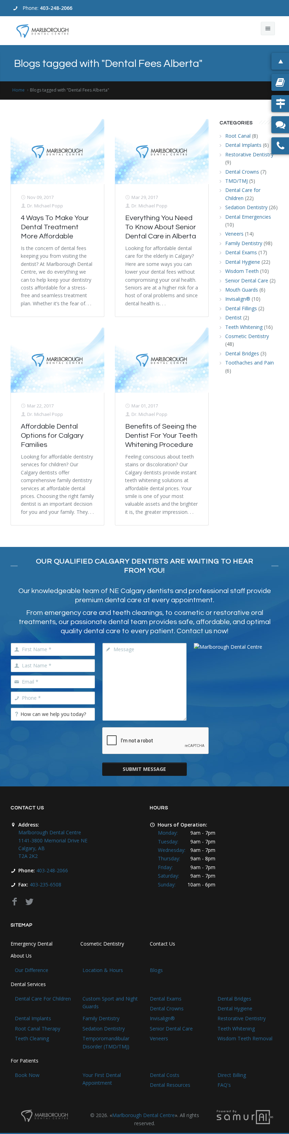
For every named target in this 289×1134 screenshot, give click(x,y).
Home (18, 90)
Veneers (234, 233)
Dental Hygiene (242, 261)
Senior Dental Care (246, 280)
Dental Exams (241, 252)
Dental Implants (243, 145)
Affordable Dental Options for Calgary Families (52, 435)
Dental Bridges (242, 353)
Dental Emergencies (248, 216)
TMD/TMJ (236, 180)
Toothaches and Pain (249, 362)
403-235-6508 (45, 884)
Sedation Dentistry (246, 207)
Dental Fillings (241, 308)
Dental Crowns (242, 171)
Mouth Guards (241, 289)
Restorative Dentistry (249, 154)
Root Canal (238, 135)
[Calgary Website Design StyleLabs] (245, 1116)
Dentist (233, 317)
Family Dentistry (243, 243)
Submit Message (144, 769)
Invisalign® (237, 298)
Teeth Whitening (244, 327)
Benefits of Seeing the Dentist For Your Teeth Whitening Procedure (161, 435)
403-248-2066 (56, 8)
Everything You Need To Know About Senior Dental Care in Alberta (160, 227)
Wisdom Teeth (242, 271)
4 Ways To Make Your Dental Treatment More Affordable (55, 227)
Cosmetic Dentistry (247, 336)
